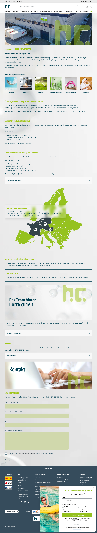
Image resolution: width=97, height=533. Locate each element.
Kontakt (20, 485)
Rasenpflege (15, 11)
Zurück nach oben (47, 468)
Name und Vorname (11, 402)
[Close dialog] (94, 488)
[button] (91, 6)
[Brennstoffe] (26, 83)
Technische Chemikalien (45, 11)
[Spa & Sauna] (86, 83)
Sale (91, 11)
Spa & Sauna (33, 11)
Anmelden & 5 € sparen (77, 515)
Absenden (12, 461)
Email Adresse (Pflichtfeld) (13, 412)
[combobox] (48, 6)
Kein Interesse (77, 524)
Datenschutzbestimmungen (26, 453)
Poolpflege (7, 11)
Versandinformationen (63, 484)
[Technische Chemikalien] (56, 83)
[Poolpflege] (11, 83)
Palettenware (69, 11)
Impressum (38, 491)
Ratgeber (85, 11)
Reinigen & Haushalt (58, 11)
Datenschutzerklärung (77, 529)
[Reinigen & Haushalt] (71, 83)
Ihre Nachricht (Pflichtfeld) (13, 430)
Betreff (7, 421)
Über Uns (37, 477)
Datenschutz (38, 489)
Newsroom (38, 480)
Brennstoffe (24, 11)
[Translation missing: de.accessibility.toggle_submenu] (10, 11)
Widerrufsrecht (61, 481)
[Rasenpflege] (41, 83)
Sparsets (77, 11)
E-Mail (63, 497)
